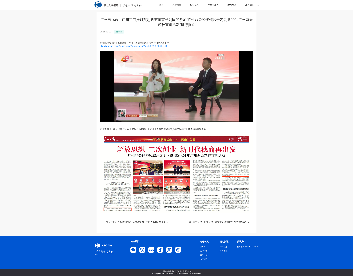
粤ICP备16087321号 (193, 273)
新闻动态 (232, 5)
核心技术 (194, 5)
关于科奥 (176, 5)
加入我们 (249, 5)
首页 (161, 5)
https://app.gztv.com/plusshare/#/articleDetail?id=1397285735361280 (134, 46)
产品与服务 (213, 5)
